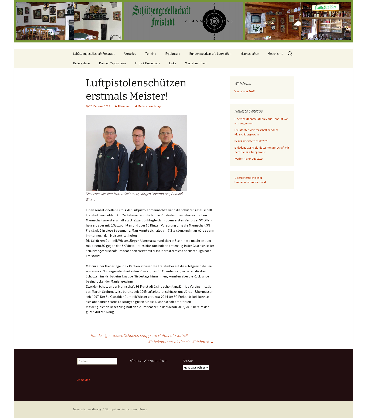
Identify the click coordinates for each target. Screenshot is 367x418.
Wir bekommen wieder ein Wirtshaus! (180, 341)
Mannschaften (249, 54)
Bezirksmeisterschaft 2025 (251, 141)
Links (172, 63)
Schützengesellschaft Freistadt (94, 54)
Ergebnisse (172, 54)
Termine (150, 54)
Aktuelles (130, 54)
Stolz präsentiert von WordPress (126, 409)
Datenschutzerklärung (87, 409)
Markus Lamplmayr (149, 106)
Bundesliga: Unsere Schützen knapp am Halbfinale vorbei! (137, 335)
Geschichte (275, 54)
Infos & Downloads (147, 63)
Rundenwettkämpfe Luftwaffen (210, 54)
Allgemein (124, 106)
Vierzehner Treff (196, 63)
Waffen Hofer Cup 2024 (248, 158)
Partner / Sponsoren (112, 63)
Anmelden (83, 380)
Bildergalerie (81, 63)
